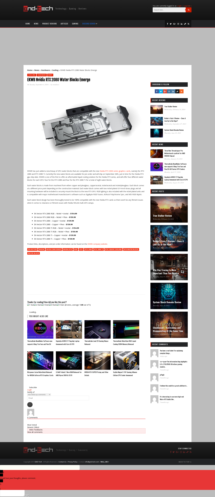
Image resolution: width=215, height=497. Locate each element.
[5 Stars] (60, 305)
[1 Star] (30, 305)
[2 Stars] (38, 305)
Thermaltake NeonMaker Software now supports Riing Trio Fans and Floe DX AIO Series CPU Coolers (39, 343)
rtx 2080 (88, 249)
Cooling (55, 70)
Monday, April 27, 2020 (172, 172)
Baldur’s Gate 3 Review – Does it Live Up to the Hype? (175, 119)
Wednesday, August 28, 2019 (174, 183)
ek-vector (32, 249)
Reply (3, 489)
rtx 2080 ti (98, 249)
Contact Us (62, 462)
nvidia (41, 249)
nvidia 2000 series (53, 249)
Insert (27, 496)
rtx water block (131, 249)
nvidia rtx (67, 249)
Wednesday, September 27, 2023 (175, 124)
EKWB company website (97, 244)
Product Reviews (49, 24)
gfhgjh (162, 374)
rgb (75, 249)
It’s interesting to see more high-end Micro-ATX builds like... (172, 398)
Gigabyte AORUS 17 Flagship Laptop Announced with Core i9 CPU (67, 342)
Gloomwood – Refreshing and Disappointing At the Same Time (168, 329)
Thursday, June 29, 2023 (172, 133)
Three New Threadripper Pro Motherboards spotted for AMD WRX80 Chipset (174, 153)
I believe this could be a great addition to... (174, 385)
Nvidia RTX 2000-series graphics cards (115, 171)
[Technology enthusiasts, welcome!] (55, 11)
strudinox (56, 84)
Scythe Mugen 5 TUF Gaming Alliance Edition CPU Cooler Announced (125, 373)
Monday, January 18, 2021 (173, 159)
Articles (64, 24)
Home (28, 24)
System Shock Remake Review (174, 130)
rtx (81, 249)
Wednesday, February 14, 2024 (174, 109)
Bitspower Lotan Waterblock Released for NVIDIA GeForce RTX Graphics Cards (40, 373)
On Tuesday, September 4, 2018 (37, 84)
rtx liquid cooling (113, 249)
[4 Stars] (53, 305)
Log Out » (187, 6)
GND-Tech (38, 462)
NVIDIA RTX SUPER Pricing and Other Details (96, 373)
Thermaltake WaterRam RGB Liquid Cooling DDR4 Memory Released (124, 342)
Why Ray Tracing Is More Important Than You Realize (166, 271)
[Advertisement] (107, 46)
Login (179, 6)
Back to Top (184, 462)
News (36, 24)
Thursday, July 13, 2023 (161, 277)
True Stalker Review (170, 106)
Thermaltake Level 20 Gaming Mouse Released (96, 342)
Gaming (75, 24)
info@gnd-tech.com (92, 462)
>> (89, 24)
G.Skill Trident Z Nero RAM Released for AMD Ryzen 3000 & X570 (69, 373)
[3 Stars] (45, 305)
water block (33, 253)
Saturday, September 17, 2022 (163, 334)
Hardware (45, 70)
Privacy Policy (72, 462)
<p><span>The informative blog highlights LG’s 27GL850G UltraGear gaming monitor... (173, 364)
